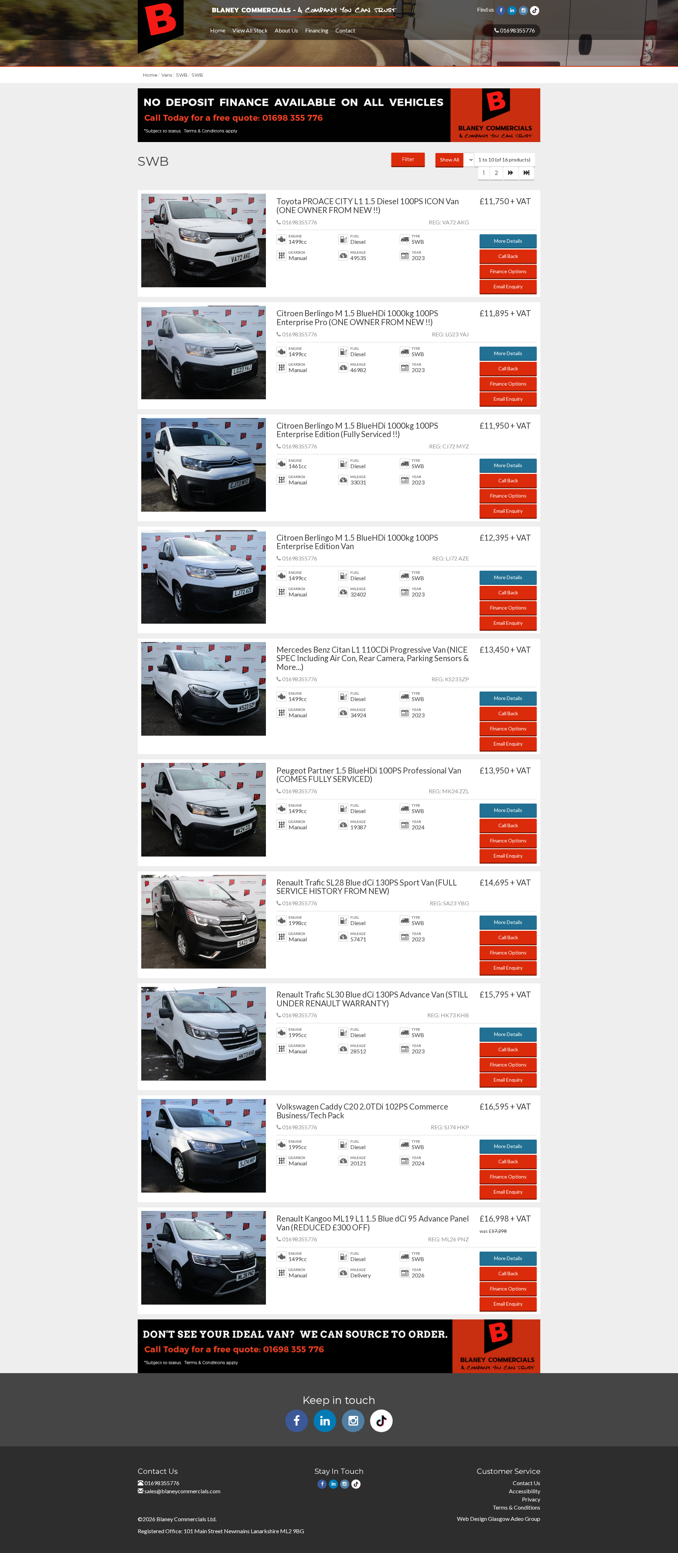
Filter (408, 159)
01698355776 (517, 30)
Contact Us (526, 1483)
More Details (508, 241)
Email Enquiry (508, 286)
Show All (449, 160)
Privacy (531, 1499)
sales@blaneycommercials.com (182, 1491)
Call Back (508, 256)
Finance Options (508, 271)
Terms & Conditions (516, 1507)
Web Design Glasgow (483, 1518)
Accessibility (524, 1491)
